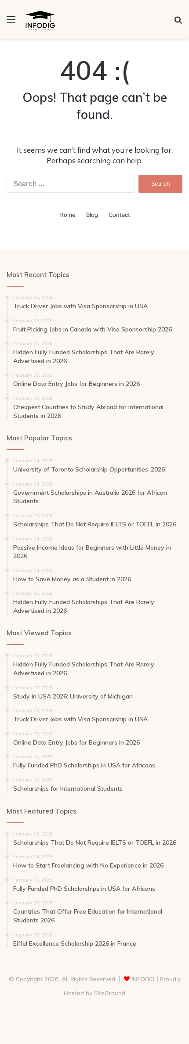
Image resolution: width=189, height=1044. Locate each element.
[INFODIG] (39, 19)
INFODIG (143, 979)
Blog (92, 214)
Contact (119, 214)
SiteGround (109, 993)
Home (67, 214)
